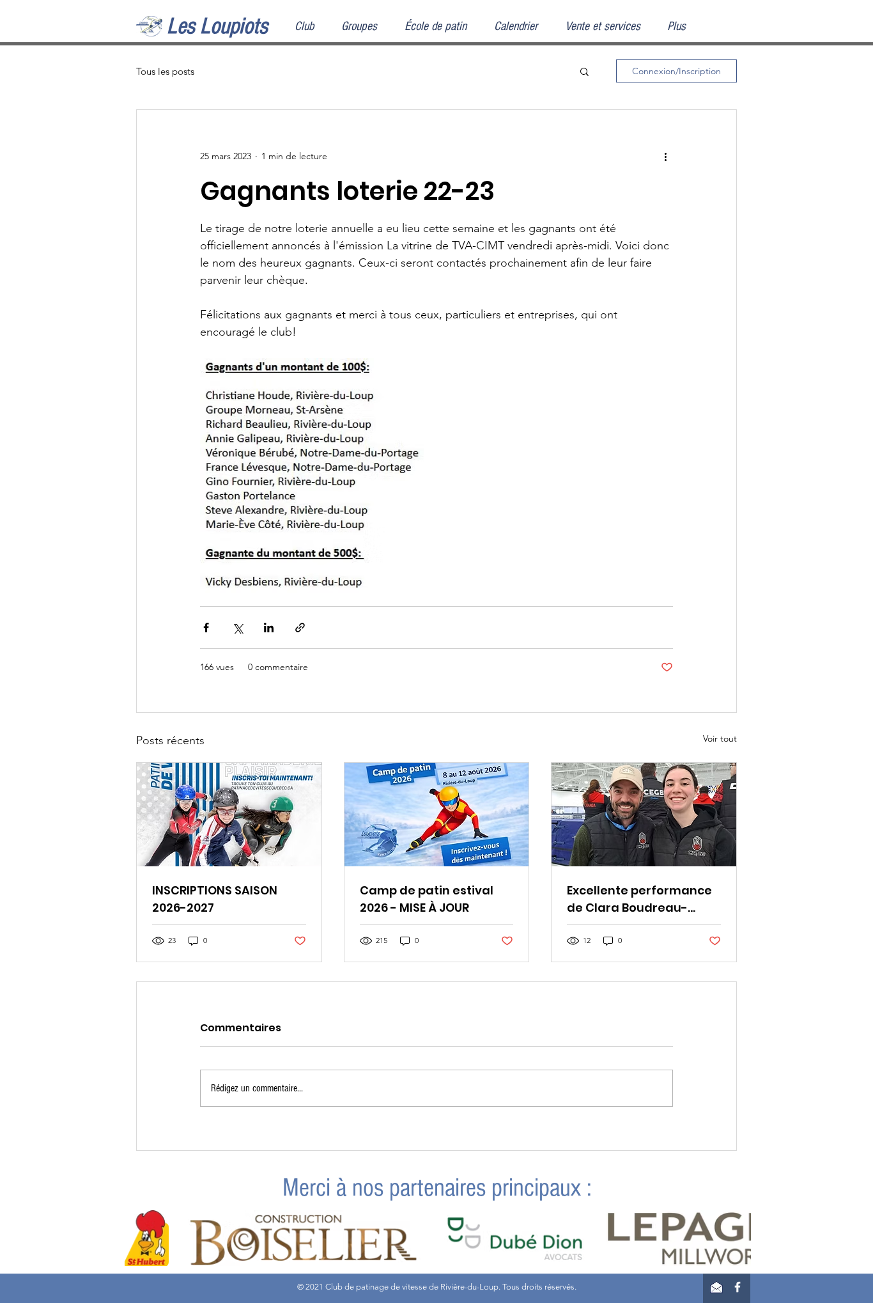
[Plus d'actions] (665, 156)
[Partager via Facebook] (206, 627)
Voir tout (720, 738)
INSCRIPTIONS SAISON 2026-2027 (214, 899)
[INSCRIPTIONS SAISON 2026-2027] (229, 814)
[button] (584, 71)
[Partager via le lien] (300, 627)
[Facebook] (737, 1287)
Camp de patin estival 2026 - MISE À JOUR (426, 899)
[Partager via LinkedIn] (269, 627)
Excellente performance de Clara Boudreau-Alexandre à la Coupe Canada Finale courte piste (639, 899)
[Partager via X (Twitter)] (237, 627)
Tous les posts (165, 71)
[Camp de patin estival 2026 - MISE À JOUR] (436, 814)
